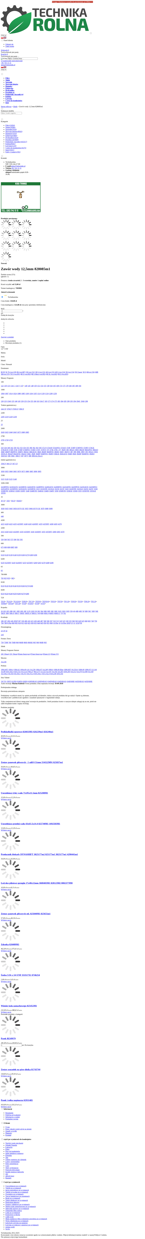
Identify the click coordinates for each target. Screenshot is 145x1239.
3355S (3, 493)
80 (2, 372)
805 (16, 623)
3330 (96, 489)
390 (74, 452)
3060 (11, 471)
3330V (22, 491)
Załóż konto (9, 46)
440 (2, 516)
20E (21, 611)
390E (78, 452)
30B (45, 611)
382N (64, 450)
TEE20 (53, 601)
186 (2, 621)
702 (64, 613)
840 (38, 623)
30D (48, 611)
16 (59, 623)
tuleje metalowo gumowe (14, 1153)
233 (5, 401)
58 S (84, 372)
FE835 (19, 501)
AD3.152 (17, 672)
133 (8, 386)
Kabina (10, 144)
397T (26, 456)
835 (8, 578)
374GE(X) (5, 450)
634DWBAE (52, 681)
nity (6, 1174)
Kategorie (4, 121)
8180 (31, 586)
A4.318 (90, 672)
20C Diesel (5, 654)
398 (29, 456)
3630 (3, 509)
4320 (7, 532)
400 (25, 621)
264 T (42, 401)
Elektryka (11, 136)
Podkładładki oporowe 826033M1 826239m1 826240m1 (27, 731)
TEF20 (59, 601)
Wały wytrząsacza (11, 1168)
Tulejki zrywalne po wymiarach (16, 1192)
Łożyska (10, 146)
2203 (33, 611)
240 (16, 401)
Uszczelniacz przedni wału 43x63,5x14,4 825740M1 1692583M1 (30, 824)
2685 (27, 432)
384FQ (20, 452)
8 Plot (9, 623)
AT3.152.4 (46, 674)
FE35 (13, 501)
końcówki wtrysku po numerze (16, 1223)
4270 (60, 524)
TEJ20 (80, 601)
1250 (55, 394)
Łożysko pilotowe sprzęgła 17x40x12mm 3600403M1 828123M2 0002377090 (37, 883)
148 (32, 386)
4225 (11, 524)
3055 (7, 471)
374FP (73, 448)
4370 (62, 532)
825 (5, 578)
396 (9, 456)
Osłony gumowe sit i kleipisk (15, 1160)
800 (13, 623)
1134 (47, 394)
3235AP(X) (5, 489)
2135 (28, 611)
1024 (15, 394)
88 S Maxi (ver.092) (38, 374)
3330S (17, 491)
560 (5, 540)
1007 (7, 394)
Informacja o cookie (12, 1117)
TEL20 (93, 601)
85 (4, 372)
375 (48, 450)
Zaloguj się (9, 44)
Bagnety (8, 1178)
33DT (9, 681)
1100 (27, 394)
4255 (41, 524)
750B (6, 642)
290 (68, 401)
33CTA (3, 681)
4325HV (16, 532)
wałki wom (9, 1217)
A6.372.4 (30, 674)
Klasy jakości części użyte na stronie (18, 1129)
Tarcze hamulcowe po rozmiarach (17, 1196)
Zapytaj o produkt (7, 337)
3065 (15, 471)
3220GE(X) (49, 487)
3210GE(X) (14, 487)
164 (51, 386)
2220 (11, 417)
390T (83, 452)
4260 (51, 524)
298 (86, 401)
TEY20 (17, 604)
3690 (51, 509)
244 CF (3, 409)
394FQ (51, 454)
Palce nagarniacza (11, 1164)
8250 (15, 594)
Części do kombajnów (15, 148)
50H (7, 613)
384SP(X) (50, 452)
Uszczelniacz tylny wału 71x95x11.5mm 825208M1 (24, 793)
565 (8, 540)
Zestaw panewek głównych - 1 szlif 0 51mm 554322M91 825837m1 (32, 762)
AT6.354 (60, 674)
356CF (3, 464)
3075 (23, 471)
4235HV (20, 524)
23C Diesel (13, 654)
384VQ (67, 452)
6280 (47, 563)
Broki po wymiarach (12, 1198)
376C (56, 450)
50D (93, 611)
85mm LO (47, 654)
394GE (56, 454)
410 (29, 621)
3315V (62, 489)
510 (54, 621)
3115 (2, 479)
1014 (11, 394)
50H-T (16, 613)
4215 (3, 524)
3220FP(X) (40, 487)
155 (45, 386)
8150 (19, 586)
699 (16, 547)
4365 (58, 532)
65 (2, 570)
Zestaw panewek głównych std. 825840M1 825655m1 (26, 913)
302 (38, 611)
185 (73, 386)
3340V (51, 491)
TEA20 (9, 601)
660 (86, 621)
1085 (23, 394)
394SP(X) (85, 454)
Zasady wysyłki (11, 1131)
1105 (35, 394)
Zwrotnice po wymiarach (14, 1194)
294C (78, 401)
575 (11, 540)
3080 (27, 471)
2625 (7, 432)
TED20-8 (45, 601)
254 (28, 401)
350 (15, 448)
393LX (91, 452)
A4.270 (79, 672)
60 (39, 613)
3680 (46, 509)
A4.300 (85, 672)
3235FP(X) (14, 489)
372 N (44, 448)
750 (95, 621)
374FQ (86, 448)
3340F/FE (33, 491)
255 (31, 401)
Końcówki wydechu (12, 1215)
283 (58, 401)
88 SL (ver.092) (51, 374)
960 (37, 642)
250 (22, 401)
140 (25, 386)
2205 (3, 417)
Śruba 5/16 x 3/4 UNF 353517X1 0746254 (20, 975)
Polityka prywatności (13, 1115)
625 (83, 621)
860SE (30, 642)
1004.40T (4, 670)
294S (83, 401)
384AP (81, 450)
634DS (19, 681)
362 (34, 448)
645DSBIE (88, 681)
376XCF (15, 409)
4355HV (49, 532)
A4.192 (54, 672)
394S (74, 454)
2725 (11, 440)
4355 (43, 532)
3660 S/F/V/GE (34, 509)
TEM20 (4, 604)
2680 (23, 432)
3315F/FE (43, 489)
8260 (19, 594)
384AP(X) (88, 450)
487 (41, 621)
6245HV (19, 563)
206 (8, 621)
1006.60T (67, 670)
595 (21, 540)
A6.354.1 (17, 674)
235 (12, 401)
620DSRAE (32, 681)
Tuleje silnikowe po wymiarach (16, 1200)
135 (21, 386)
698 (8, 547)
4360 (54, 532)
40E (80, 611)
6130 (11, 555)
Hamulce (11, 134)
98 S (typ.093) (63, 374)
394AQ (24, 454)
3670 (42, 509)
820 (26, 623)
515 (57, 621)
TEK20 (86, 601)
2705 (3, 440)
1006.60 (81, 670)
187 (5, 621)
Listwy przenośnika (12, 1162)
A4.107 (49, 672)
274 (52, 401)
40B (77, 611)
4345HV (38, 532)
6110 (2, 555)
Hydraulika (11, 138)
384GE (26, 452)
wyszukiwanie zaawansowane (12, 61)
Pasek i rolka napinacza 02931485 (17, 1100)
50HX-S (28, 613)
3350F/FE (62, 491)
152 (38, 386)
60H (42, 613)
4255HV (46, 524)
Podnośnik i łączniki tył (16, 142)
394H (70, 454)
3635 (7, 509)
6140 (15, 555)
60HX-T (57, 613)
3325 (67, 489)
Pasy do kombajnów (12, 1151)
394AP (10, 454)
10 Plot (55, 623)
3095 (39, 471)
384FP (7, 452)
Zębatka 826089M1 (10, 944)
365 (40, 448)
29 (4, 631)
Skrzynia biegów (13, 131)
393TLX (4, 454)
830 (32, 623)
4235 (15, 524)
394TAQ (4, 456)
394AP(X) (17, 454)
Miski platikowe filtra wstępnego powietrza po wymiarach (26, 1219)
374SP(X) (26, 450)
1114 (39, 394)
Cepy (7, 1166)
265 (46, 401)
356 (71, 611)
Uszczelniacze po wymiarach (15, 1186)
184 (70, 386)
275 (55, 401)
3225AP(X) (66, 487)
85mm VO (55, 654)
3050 (3, 471)
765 (2, 578)
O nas (7, 1127)
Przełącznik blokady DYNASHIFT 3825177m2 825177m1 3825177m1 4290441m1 (39, 854)
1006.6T (88, 670)
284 (62, 401)
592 (18, 540)
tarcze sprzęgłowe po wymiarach (17, 1190)
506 (48, 621)
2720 (7, 440)
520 (60, 621)
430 (35, 621)
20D (18, 611)
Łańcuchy (9, 1147)
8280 (27, 594)
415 (32, 621)
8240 (11, 594)
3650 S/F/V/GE (18, 509)
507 (51, 621)
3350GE (69, 491)
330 (22, 621)
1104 (31, 394)
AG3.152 (24, 672)
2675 (19, 432)
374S (15, 450)
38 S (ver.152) (40, 372)
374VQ (43, 450)
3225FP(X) (75, 487)
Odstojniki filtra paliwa (13, 1211)
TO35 (43, 604)
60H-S (46, 613)
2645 (15, 432)
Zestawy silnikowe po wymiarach (17, 1204)
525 (64, 621)
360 (30, 448)
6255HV (30, 563)
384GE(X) (33, 452)
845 (41, 623)
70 (62, 613)
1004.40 (23, 670)
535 (70, 621)
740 (92, 621)
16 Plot (63, 623)
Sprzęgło (11, 129)
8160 (23, 586)
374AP (49, 448)
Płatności (8, 1133)
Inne (9, 150)
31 (74, 623)
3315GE (51, 489)
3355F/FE (85, 491)
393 (86, 452)
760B (14, 642)
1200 (51, 394)
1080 (19, 394)
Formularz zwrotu (11, 1119)
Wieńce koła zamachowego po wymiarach (20, 1206)
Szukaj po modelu (7, 111)
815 (22, 623)
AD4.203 (66, 672)
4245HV (35, 524)
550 (2, 540)
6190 (35, 555)
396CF (21, 409)
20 (2, 611)
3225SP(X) (93, 487)
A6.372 (23, 674)
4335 (22, 532)
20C (14, 611)
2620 (3, 432)
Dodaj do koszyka (7, 315)
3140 (15, 479)
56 (6, 372)
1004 (3, 394)
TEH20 (73, 601)
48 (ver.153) (50, 372)
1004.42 (17, 670)
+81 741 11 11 (6, 63)
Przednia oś (11, 140)
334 (5, 448)
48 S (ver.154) (60, 372)
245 (19, 401)
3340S (46, 491)
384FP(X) (13, 452)
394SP (79, 454)
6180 (31, 555)
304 (41, 611)
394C (29, 454)
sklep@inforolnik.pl (8, 65)
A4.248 (45, 670)
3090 (35, 471)
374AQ (63, 448)
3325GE (80, 489)
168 (57, 386)
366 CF (9, 464)
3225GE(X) (84, 487)
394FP (38, 454)
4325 (11, 532)
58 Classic (78, 372)
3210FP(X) (5, 487)
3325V (90, 489)
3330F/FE (4, 491)
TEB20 (24, 601)
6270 (43, 563)
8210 (3, 594)
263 (38, 401)
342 (11, 448)
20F (25, 611)
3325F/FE (72, 489)
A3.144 (94, 670)
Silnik (10, 127)
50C (89, 611)
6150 (19, 555)
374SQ (33, 450)
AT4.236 (53, 674)
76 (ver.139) (12, 372)
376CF (9, 409)
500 (45, 621)
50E (96, 611)
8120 (6, 586)
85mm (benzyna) (24, 654)
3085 (31, 471)
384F (3, 452)
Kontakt (4, 158)
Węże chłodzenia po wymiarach (16, 1221)
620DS (25, 681)
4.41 (28, 670)
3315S (56, 489)
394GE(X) (63, 454)
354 (24, 448)
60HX (51, 613)
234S (9, 401)
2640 (11, 432)
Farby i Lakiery (12, 152)
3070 (19, 471)
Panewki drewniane (12, 1170)
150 (35, 386)
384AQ (95, 450)
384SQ (56, 452)
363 (37, 448)
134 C (12, 386)
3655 (27, 509)
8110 (2, 586)
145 (29, 386)
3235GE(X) (22, 489)
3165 (59, 611)
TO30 (37, 604)
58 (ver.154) (70, 372)
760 (2, 623)
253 (25, 401)
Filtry (10, 125)
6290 (51, 563)
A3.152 (43, 672)
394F (33, 454)
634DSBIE (71, 681)
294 (74, 401)
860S (25, 642)
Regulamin (9, 1113)
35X (8, 501)
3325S (85, 489)
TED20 (38, 601)
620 (79, 621)
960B (42, 642)
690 (5, 547)
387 (71, 452)
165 (54, 386)
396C (13, 456)
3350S (75, 491)
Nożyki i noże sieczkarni (14, 1143)
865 (12, 578)
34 (6, 631)
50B (86, 611)
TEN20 (10, 604)
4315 (3, 532)
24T (2, 635)
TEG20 (66, 601)
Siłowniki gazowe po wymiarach (17, 1209)
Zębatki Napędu (11, 1145)
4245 (30, 524)
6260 (35, 563)
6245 (13, 563)
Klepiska (8, 1155)
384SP (43, 452)
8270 (23, 594)
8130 (11, 586)
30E (52, 611)
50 (83, 611)
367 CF (15, 464)
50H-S (11, 613)
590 (15, 540)
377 (59, 450)
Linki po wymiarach (12, 1213)
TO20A (30, 604)
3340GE (40, 491)
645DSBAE (79, 681)
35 (4, 501)
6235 (3, 563)
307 (19, 621)
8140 (15, 586)
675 (2, 547)
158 (48, 386)
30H (55, 611)
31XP (78, 623)
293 (71, 401)
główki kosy (9, 1176)
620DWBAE (42, 681)
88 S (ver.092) (26, 374)
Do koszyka (29, 1045)
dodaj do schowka (7, 319)
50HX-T (34, 613)
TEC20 (31, 601)
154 (41, 386)
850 (45, 623)
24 (2, 631)
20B (11, 611)
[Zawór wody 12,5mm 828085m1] (21, 216)
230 (2, 401)
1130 (43, 394)
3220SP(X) (58, 487)
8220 (7, 594)
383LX (72, 450)
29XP (16, 621)
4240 (26, 524)
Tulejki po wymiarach (13, 1188)
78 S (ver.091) (15, 374)
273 (49, 401)
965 (45, 642)
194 (79, 386)
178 (67, 386)
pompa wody (10, 1227)
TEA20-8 (16, 601)
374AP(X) (56, 448)
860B (21, 642)
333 (2, 448)
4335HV (27, 532)
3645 (11, 509)
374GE (91, 448)
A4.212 (73, 672)
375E (52, 450)
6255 (24, 563)
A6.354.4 (74, 670)
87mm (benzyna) (36, 654)
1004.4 (10, 670)
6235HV (8, 563)
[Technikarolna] (5, 297)
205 (7, 611)
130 (5, 386)
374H (11, 450)
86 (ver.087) (21, 372)
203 (4, 611)
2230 (15, 417)
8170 (27, 586)
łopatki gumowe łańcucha (14, 1172)
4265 (56, 524)
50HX (22, 613)
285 (65, 401)
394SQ (91, 454)
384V (62, 452)
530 (67, 621)
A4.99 (3, 672)
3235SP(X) (32, 489)
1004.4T (39, 670)
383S (77, 450)
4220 (7, 524)
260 (35, 401)
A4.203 (60, 672)
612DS (14, 681)
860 (51, 623)
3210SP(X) (23, 487)
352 (18, 448)
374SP (20, 450)
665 (89, 621)
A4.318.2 (4, 674)
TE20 (3, 601)
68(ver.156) (90, 372)
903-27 (30, 672)
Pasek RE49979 (8, 1038)
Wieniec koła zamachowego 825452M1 (19, 1006)
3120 (6, 479)
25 (2, 424)
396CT (18, 456)
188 (76, 386)
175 (64, 386)
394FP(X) (44, 454)
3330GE (12, 491)
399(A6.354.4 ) (37, 456)
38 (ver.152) (30, 372)
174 (60, 386)
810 (19, 623)
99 (81, 623)
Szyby (7, 1229)
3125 (11, 479)
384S (39, 452)
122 (2, 386)
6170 (27, 555)
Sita (6, 1157)
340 (8, 448)
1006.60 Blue (58, 670)
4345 (32, 532)
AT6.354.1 (38, 674)
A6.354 (10, 674)
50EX (3, 613)
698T (12, 547)
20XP (68, 623)
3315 (38, 489)
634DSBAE (61, 681)
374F (68, 448)
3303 (63, 611)
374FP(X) (79, 448)
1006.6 (50, 670)
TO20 (24, 604)
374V (38, 450)
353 (21, 448)
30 (2, 501)
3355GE (93, 491)
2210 (7, 417)
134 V (17, 386)
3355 (80, 491)
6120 (6, 555)
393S (96, 452)
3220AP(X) (31, 487)
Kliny (7, 1149)
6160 (23, 555)
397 (22, 456)
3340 (27, 491)
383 (67, 450)
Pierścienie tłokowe (12, 1202)
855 (48, 623)
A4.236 (3, 662)
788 (5, 623)
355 (27, 448)
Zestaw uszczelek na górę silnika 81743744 (20, 1069)
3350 (56, 491)
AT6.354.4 (9, 672)
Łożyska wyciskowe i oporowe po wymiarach (22, 1225)
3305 (68, 611)
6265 (39, 563)
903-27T (37, 672)
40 (74, 611)
